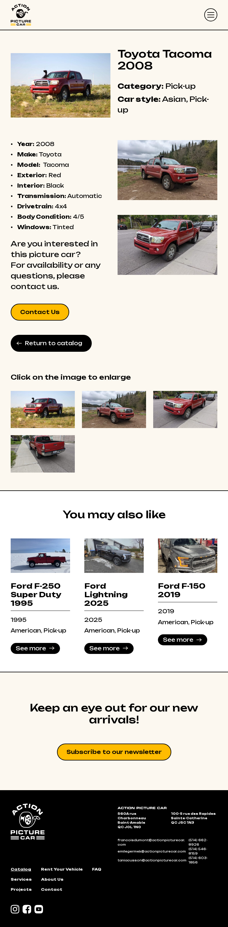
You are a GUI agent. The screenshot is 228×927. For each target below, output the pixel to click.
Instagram (15, 909)
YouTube (38, 909)
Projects (21, 889)
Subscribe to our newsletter (114, 752)
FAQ (96, 869)
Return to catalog (53, 343)
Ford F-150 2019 (181, 590)
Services (21, 879)
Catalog (21, 869)
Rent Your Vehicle (62, 869)
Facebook (27, 909)
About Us (52, 879)
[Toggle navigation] (210, 14)
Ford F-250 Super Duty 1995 (36, 594)
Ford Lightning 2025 (106, 594)
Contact (51, 889)
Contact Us (40, 312)
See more (31, 648)
